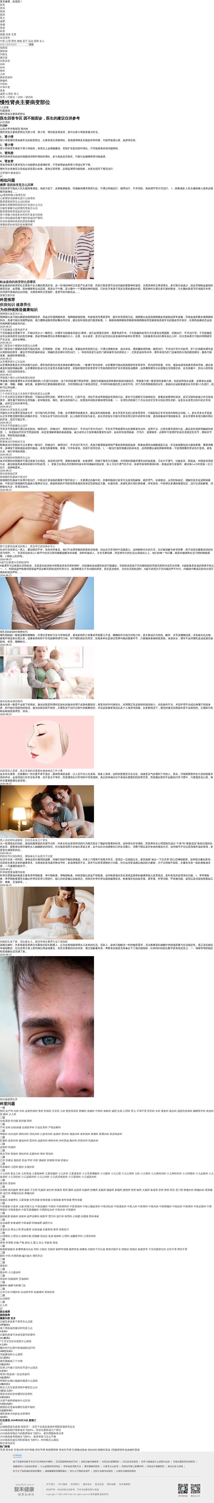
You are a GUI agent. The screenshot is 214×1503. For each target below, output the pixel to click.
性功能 (14, 1120)
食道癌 (154, 1190)
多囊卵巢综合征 (24, 1249)
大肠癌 (146, 1190)
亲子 (25, 41)
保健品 (4, 1200)
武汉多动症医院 (130, 1462)
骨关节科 (5, 1153)
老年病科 (85, 1134)
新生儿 (29, 1242)
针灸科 (14, 1206)
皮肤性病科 (31, 1111)
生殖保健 (37, 1229)
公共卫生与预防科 (10, 1292)
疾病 (2, 11)
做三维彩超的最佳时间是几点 (16, 1328)
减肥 (2, 21)
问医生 (4, 54)
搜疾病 (4, 51)
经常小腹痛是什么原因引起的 (155, 1462)
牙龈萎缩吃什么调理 (11, 1354)
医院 (2, 14)
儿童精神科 (38, 1173)
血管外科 (13, 1140)
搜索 (31, 44)
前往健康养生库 (9, 1099)
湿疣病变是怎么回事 (20, 184)
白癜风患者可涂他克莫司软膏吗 (17, 1334)
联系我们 (75, 1484)
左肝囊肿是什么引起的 (12, 361)
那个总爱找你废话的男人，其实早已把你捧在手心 (27, 546)
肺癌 (166, 1190)
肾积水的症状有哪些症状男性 (16, 1394)
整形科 (4, 1183)
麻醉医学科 (199, 1111)
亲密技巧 (64, 1229)
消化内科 (34, 1134)
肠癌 (26, 1190)
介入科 (12, 1114)
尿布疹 (9, 1449)
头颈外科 (29, 1167)
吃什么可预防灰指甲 (80, 1471)
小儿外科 (63, 1173)
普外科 (33, 1140)
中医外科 (60, 1209)
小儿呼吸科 (188, 1173)
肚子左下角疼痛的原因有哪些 (27, 1471)
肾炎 (7, 168)
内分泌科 (13, 1134)
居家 (36, 41)
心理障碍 (5, 1236)
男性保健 (77, 1200)
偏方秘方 (27, 1255)
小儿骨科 (145, 1173)
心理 (8, 41)
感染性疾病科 (184, 1111)
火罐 (21, 1206)
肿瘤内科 (29, 1193)
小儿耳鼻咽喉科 (91, 1173)
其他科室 (49, 1292)
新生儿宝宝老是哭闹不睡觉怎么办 (19, 1387)
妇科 (8, 1127)
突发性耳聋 (65, 1449)
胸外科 (73, 1140)
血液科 (57, 1134)
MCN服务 (63, 1484)
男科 (2, 1111)
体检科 (107, 1111)
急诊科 (173, 1111)
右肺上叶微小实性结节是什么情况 (19, 1367)
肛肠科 (4, 1140)
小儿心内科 (43, 1176)
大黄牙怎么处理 (110, 1466)
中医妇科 (177, 1206)
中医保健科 (41, 1206)
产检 (21, 1242)
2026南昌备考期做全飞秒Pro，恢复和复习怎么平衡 (28, 1436)
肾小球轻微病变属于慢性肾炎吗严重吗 (21, 218)
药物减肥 (37, 1223)
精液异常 (143, 1249)
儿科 (62, 1111)
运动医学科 (27, 1292)
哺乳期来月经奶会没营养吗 (15, 1413)
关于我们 (50, 1484)
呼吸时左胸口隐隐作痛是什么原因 (19, 1380)
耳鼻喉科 (5, 1167)
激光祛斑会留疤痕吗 (11, 701)
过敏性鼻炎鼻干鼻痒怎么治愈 (16, 1321)
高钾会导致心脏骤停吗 (133, 1466)
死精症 (133, 1249)
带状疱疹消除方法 (72, 1466)
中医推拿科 (14, 1209)
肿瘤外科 (189, 1190)
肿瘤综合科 (17, 1193)
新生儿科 (16, 1173)
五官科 (56, 1111)
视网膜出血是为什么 (11, 313)
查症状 (4, 57)
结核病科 (13, 1279)
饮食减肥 (16, 1223)
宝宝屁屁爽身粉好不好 (67, 1462)
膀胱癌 (126, 1190)
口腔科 (14, 1167)
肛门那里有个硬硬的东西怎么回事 (19, 345)
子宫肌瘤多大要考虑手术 (14, 329)
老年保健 (66, 1200)
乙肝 (2, 1160)
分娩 (16, 1242)
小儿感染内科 (89, 1176)
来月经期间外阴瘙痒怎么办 (15, 457)
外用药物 (16, 1255)
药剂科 (151, 1111)
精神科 (57, 1236)
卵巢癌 (58, 1190)
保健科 (91, 1111)
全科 (157, 1111)
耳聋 (2, 1449)
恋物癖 (35, 1236)
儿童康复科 (75, 1173)
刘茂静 (4, 125)
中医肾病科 (76, 1206)
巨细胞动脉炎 (79, 1449)
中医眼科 (71, 1209)
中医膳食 (5, 1206)
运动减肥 (5, 1223)
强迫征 (44, 1236)
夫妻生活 (5, 1229)
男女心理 (16, 1229)
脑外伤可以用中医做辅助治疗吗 (17, 1348)
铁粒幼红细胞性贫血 (99, 1449)
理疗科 (52, 1216)
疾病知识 (7, 305)
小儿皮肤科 (202, 1173)
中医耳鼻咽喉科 (30, 1209)
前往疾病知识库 (9, 473)
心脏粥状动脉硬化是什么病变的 (17, 198)
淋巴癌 (50, 1190)
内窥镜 (84, 1216)
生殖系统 (5, 1120)
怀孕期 (9, 1242)
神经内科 (24, 1134)
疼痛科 (94, 1134)
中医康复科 (120, 1206)
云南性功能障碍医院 (126, 1471)
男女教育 (26, 1229)
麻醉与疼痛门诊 (17, 1285)
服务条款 (87, 1484)
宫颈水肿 (19, 1449)
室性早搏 (40, 1449)
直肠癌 (102, 1190)
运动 (30, 41)
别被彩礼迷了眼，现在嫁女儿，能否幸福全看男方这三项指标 (34, 941)
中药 (8, 1255)
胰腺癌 (110, 1190)
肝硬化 (9, 1160)
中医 (2, 41)
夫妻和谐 (48, 1229)
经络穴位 (29, 1206)
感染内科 (75, 1134)
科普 (2, 31)
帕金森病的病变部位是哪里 (18, 281)
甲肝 (30, 1160)
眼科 (5, 1114)
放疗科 (7, 1193)
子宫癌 (34, 1190)
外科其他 (64, 1140)
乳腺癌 (42, 1190)
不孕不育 (142, 1111)
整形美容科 (72, 1111)
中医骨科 (143, 1206)
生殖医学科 (28, 1127)
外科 (21, 1111)
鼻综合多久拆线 (175, 1466)
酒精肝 (42, 1160)
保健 (2, 24)
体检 (19, 41)
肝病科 (47, 1111)
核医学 (44, 1216)
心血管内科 (46, 1134)
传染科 (4, 1279)
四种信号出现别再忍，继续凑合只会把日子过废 (26, 856)
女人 (41, 41)
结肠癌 (86, 1190)
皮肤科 (4, 1147)
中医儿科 (132, 1206)
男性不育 (182, 1249)
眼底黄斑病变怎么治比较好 (15, 201)
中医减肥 (26, 1223)
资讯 (2, 8)
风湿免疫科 (116, 1134)
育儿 (2, 18)
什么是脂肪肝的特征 (50, 1466)
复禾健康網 (124, 1484)
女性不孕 (172, 1249)
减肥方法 (48, 1223)
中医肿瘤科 (165, 1206)
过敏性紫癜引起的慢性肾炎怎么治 (19, 208)
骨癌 (65, 1190)
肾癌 (133, 1190)
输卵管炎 (74, 1249)
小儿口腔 (116, 1173)
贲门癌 (179, 1190)
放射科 (22, 1216)
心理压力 (16, 1236)
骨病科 (14, 1153)
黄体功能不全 (113, 1249)
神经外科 (53, 1140)
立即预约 (5, 173)
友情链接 (17, 1455)
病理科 (68, 1216)
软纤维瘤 (29, 1449)
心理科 (9, 94)
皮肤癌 (77, 1190)
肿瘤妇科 (199, 1190)
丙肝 (35, 1160)
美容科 (12, 1183)
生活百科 (5, 37)
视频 (2, 34)
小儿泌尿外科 (28, 1176)
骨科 (40, 1111)
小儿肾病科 (74, 1176)
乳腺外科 (93, 1140)
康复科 (165, 1111)
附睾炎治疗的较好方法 (12, 441)
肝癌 (161, 1190)
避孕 (55, 1229)
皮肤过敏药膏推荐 (90, 1462)
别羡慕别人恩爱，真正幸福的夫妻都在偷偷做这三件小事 (31, 770)
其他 (55, 1242)
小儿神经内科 (158, 1173)
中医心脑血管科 (91, 1206)
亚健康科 (39, 1292)
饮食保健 (45, 1200)
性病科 (12, 1147)
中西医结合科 (47, 1209)
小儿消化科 (14, 1176)
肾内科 (29, 97)
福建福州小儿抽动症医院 (25, 1466)
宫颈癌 (4, 1190)
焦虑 (50, 1236)
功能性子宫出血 (96, 1249)
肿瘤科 (82, 1111)
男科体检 (94, 1216)
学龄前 (48, 1242)
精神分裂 (26, 1236)
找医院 (4, 47)
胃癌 (21, 1190)
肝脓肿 (51, 1160)
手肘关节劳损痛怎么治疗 (14, 425)
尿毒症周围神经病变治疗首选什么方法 (21, 205)
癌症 (172, 1190)
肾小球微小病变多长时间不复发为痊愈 (21, 214)
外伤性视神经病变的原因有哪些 (17, 221)
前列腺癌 (13, 1190)
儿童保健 (24, 1200)
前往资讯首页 (7, 1443)
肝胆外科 (83, 1140)
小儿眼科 (105, 1173)
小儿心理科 (128, 1173)
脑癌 (70, 1190)
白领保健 (56, 1200)
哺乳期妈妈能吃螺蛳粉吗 (14, 631)
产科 (2, 1127)
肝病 (57, 1160)
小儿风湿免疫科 (59, 1176)
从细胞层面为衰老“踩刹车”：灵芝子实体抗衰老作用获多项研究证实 (37, 1426)
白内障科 (5, 1298)
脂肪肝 (17, 1160)
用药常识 (38, 1255)
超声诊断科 (33, 1216)
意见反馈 (99, 1484)
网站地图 (111, 1484)
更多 (13, 1318)
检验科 (14, 1216)
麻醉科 (4, 1285)
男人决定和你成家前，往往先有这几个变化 (24, 840)
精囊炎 (83, 1249)
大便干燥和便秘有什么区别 (15, 1400)
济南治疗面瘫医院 (155, 1466)
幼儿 (41, 1242)
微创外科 (24, 1140)
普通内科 (104, 1134)
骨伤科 (49, 1153)
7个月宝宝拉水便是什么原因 (15, 1341)
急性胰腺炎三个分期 (11, 1361)
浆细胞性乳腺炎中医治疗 (14, 477)
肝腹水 (64, 1160)
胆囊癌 (94, 1190)
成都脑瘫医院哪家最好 (56, 1471)
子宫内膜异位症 (157, 1249)
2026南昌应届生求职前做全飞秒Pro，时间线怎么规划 (29, 1440)
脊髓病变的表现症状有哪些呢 (16, 224)
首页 (2, 4)
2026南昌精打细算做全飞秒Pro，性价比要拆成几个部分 (30, 1430)
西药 (2, 1255)
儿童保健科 (51, 1173)
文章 (13, 34)
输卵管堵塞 (62, 1249)
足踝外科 (34, 1153)
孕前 (2, 1242)
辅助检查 (5, 1216)
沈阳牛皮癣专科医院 (103, 1471)
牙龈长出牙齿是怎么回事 (14, 409)
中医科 (99, 1111)
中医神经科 (62, 1206)
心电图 (76, 1216)
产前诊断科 (54, 1127)
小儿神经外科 (174, 1173)
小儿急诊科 (14, 1272)
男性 (13, 41)
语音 (8, 34)
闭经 (36, 1249)
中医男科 (188, 1206)
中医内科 (154, 1206)
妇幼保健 (16, 1127)
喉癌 (139, 1190)
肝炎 (24, 1160)
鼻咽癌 (118, 1190)
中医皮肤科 (200, 1206)
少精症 (43, 1249)
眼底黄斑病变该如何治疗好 (15, 211)
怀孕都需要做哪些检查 (12, 872)
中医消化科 (107, 1206)
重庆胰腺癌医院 (92, 1466)
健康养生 (23, 305)
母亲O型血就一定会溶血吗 (14, 1374)
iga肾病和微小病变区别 (13, 195)
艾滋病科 (24, 1279)
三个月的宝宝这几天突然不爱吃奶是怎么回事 (25, 393)
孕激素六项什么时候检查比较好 (17, 377)
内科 (20, 97)
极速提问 (16, 173)
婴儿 (35, 1242)
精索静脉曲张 (7, 1249)
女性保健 (34, 1200)
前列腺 (22, 1120)
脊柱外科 (24, 1153)
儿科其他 (26, 1173)
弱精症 (125, 1249)
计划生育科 (41, 1127)
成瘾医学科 (76, 1236)
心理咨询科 (89, 1236)
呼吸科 (4, 1134)
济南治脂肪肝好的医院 (184, 1462)
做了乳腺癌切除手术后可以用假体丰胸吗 (32, 1462)
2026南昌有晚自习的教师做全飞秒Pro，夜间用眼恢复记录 (32, 1433)
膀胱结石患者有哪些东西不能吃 (17, 1407)
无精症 (51, 1249)
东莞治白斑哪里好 (110, 1462)
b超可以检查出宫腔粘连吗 (14, 562)
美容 (2, 27)
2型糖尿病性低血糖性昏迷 (125, 1449)
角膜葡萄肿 (52, 1449)
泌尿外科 (43, 1140)
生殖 (119, 1111)
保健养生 (13, 1200)
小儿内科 (5, 1173)
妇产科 (9, 1111)
